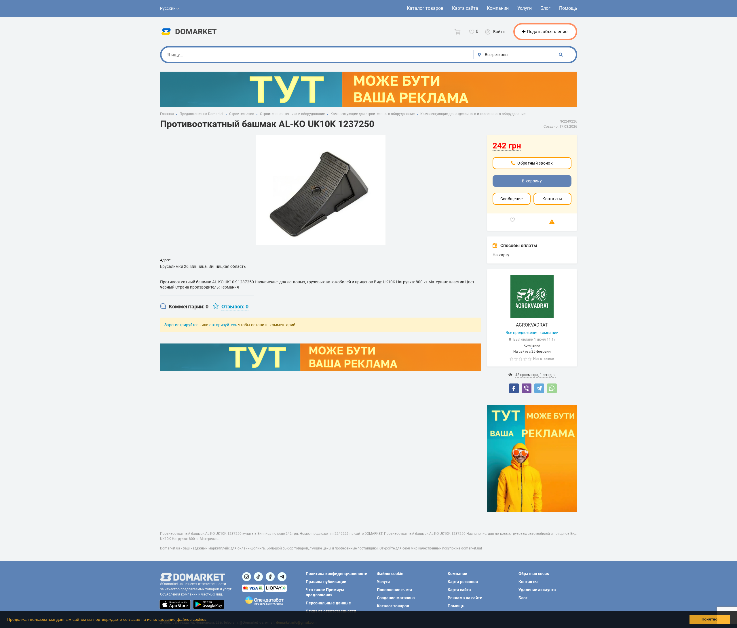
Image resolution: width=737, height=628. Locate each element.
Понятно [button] (709, 619)
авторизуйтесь (223, 324)
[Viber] (526, 388)
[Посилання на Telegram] (282, 576)
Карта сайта (465, 8)
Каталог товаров (425, 8)
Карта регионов (463, 581)
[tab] (184, 306)
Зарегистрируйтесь (182, 324)
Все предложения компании (532, 332)
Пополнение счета (394, 589)
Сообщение (511, 198)
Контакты (552, 198)
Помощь (568, 8)
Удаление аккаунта (537, 589)
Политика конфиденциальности (336, 573)
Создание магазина (396, 597)
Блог (545, 8)
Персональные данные (328, 603)
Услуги (524, 8)
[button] (209, 620)
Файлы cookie (390, 573)
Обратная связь (533, 573)
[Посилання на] (246, 576)
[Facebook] (514, 388)
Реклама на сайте (465, 597)
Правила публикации (326, 581)
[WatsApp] (552, 388)
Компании (498, 8)
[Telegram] (539, 388)
